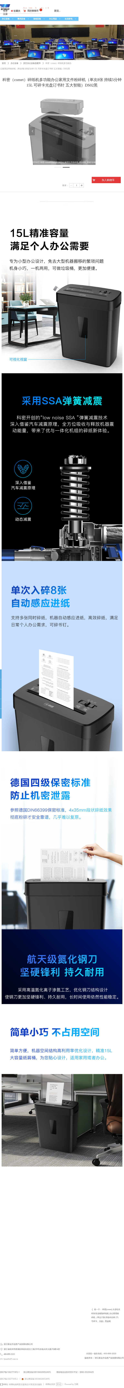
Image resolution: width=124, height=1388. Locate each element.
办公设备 (8, 19)
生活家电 (71, 19)
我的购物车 (33, 11)
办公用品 (55, 19)
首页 (4, 63)
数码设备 (23, 19)
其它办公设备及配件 (32, 63)
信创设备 (39, 19)
